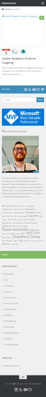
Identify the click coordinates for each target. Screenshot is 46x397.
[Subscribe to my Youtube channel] (33, 89)
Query (18, 234)
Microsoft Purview (30, 223)
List (14, 219)
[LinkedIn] (25, 89)
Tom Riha (8, 339)
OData (20, 226)
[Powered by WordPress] (14, 384)
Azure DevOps (11, 206)
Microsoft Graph (18, 223)
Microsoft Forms (7, 223)
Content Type (7, 209)
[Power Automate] (15, 51)
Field (38, 212)
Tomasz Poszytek (11, 344)
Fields (3, 216)
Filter (11, 216)
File (7, 216)
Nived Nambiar (10, 321)
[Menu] (43, 3)
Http (40, 216)
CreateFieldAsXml (30, 209)
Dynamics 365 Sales (18, 213)
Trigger (15, 241)
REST (23, 234)
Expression (30, 212)
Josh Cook (8, 292)
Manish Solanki (10, 297)
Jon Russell (8, 286)
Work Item (15, 244)
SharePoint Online (26, 236)
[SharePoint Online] (23, 51)
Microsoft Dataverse (29, 220)
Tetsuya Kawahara (11, 333)
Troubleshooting (34, 241)
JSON (10, 220)
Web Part (6, 244)
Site (3, 241)
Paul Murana (9, 327)
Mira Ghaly (8, 315)
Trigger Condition (23, 241)
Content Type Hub (18, 209)
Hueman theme (35, 384)
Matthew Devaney (11, 366)
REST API (33, 233)
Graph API (32, 215)
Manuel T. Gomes (11, 303)
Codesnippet (30, 206)
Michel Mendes (10, 309)
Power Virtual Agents (8, 234)
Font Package (22, 216)
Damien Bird (9, 274)
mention (19, 220)
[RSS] (29, 89)
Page (25, 226)
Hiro (6, 280)
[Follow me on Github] (37, 89)
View (41, 241)
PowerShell (34, 230)
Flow (15, 216)
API (3, 206)
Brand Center (21, 206)
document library (7, 213)
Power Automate (15, 229)
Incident (4, 220)
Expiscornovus (9, 3)
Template (9, 241)
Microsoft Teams (9, 226)
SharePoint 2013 (7, 237)
